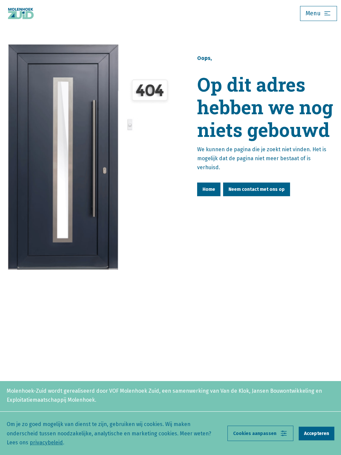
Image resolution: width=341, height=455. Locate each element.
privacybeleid (46, 442)
